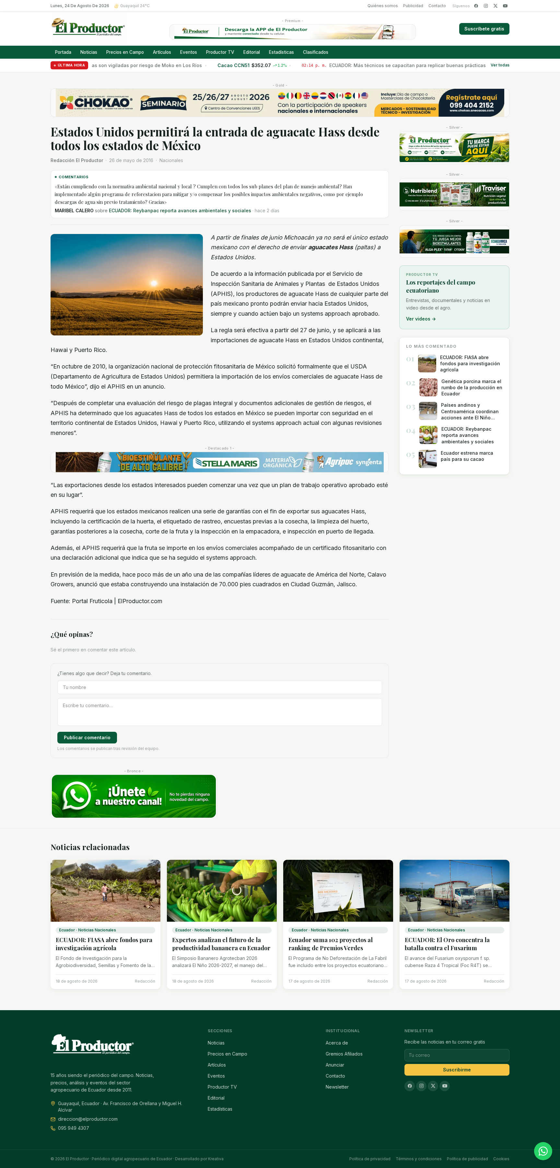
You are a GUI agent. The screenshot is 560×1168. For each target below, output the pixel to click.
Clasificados (315, 52)
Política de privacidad (370, 1158)
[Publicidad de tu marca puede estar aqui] (454, 148)
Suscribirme (457, 1069)
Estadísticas (281, 52)
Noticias (88, 52)
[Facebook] (476, 6)
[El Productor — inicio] (88, 29)
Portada (63, 52)
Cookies (501, 1158)
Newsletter (337, 1087)
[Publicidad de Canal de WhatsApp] (134, 796)
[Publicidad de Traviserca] (454, 194)
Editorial (251, 52)
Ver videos (421, 318)
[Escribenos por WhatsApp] (543, 1151)
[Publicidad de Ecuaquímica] (454, 241)
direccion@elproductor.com (88, 1119)
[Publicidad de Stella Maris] (220, 462)
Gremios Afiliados (344, 1054)
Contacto (437, 5)
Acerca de (337, 1042)
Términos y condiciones (419, 1158)
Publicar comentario (87, 737)
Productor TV (220, 52)
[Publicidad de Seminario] (280, 103)
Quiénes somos (383, 5)
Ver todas (500, 65)
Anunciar (335, 1065)
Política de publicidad (467, 1158)
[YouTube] (505, 6)
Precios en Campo (125, 52)
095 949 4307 (73, 1128)
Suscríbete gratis (484, 28)
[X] (495, 6)
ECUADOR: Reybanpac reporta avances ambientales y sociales (180, 210)
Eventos (188, 52)
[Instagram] (486, 6)
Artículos (162, 52)
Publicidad (413, 5)
